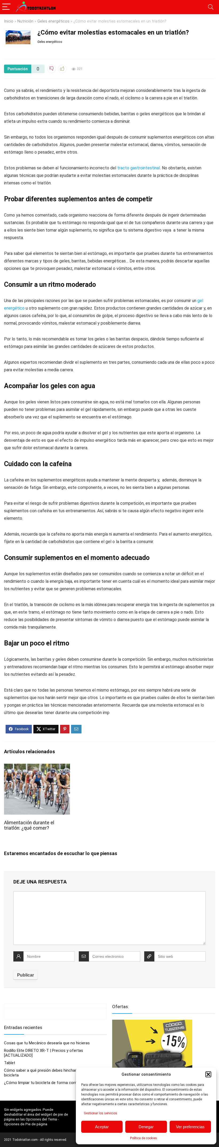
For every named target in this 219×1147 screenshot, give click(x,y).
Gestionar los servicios (100, 1113)
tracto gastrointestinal (138, 167)
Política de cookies (143, 1138)
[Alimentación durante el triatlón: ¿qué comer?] (37, 767)
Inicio (8, 21)
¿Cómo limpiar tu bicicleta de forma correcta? (45, 1082)
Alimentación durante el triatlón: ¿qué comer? (29, 825)
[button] (208, 1074)
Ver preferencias (190, 1126)
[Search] (210, 7)
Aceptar (102, 1126)
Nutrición (25, 21)
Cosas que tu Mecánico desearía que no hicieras (47, 1043)
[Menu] (6, 7)
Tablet (9, 1062)
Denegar (146, 1126)
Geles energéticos (53, 21)
